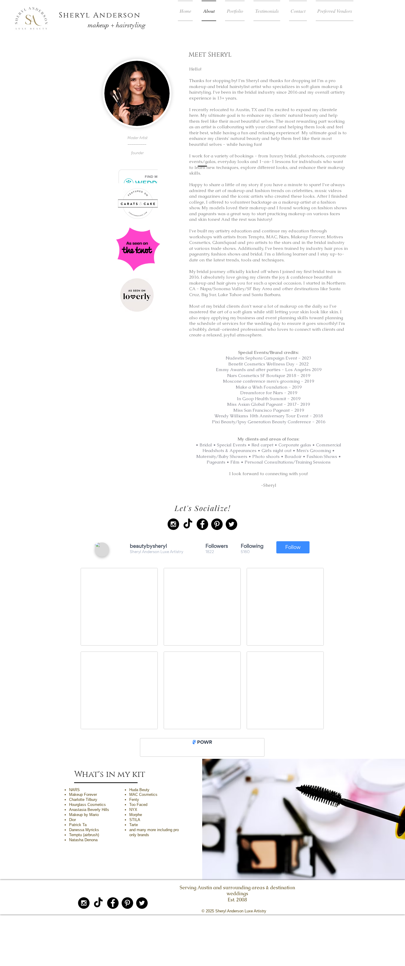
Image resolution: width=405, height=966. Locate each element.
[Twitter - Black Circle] (231, 524)
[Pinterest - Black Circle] (217, 524)
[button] (235, 11)
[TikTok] (188, 524)
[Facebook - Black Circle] (202, 524)
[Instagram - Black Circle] (173, 524)
